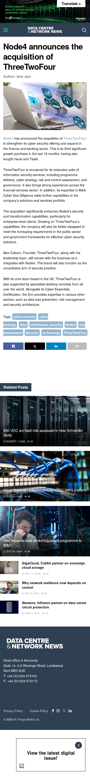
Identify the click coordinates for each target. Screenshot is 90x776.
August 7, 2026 (15, 441)
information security (46, 324)
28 (31, 441)
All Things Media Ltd (26, 719)
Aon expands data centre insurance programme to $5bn (42, 543)
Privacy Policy (13, 711)
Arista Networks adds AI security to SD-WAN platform (45, 490)
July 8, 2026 (31, 593)
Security (32, 332)
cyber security (24, 316)
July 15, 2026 (32, 573)
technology (51, 332)
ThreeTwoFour (74, 138)
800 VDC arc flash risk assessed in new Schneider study (43, 433)
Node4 (8, 138)
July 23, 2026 (14, 496)
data (23, 324)
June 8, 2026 (32, 613)
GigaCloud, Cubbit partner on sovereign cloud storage (53, 565)
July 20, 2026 (14, 551)
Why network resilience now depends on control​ (54, 585)
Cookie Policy (39, 711)
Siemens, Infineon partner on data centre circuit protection (54, 605)
